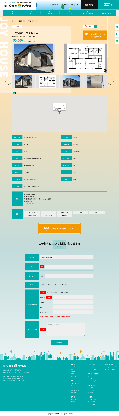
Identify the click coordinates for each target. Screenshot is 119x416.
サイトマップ (91, 404)
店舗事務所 (73, 371)
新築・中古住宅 (75, 383)
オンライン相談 (92, 399)
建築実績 (73, 402)
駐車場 (72, 374)
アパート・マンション (76, 367)
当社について (54, 5)
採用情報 (90, 392)
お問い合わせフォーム (110, 367)
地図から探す (74, 376)
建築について (74, 399)
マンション (73, 385)
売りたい (90, 378)
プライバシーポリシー (110, 369)
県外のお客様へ (92, 402)
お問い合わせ (74, 5)
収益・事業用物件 (75, 390)
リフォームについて (93, 367)
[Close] (64, 105)
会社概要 (90, 388)
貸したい (90, 376)
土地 (72, 388)
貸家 (72, 369)
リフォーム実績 (92, 369)
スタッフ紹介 (64, 5)
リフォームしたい (92, 381)
